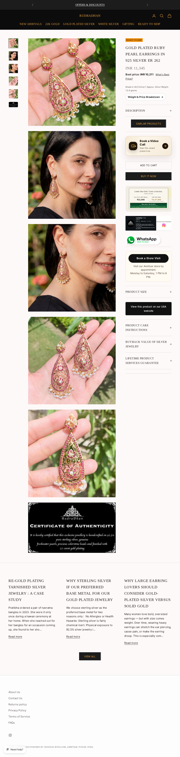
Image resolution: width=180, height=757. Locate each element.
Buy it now (148, 176)
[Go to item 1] (13, 43)
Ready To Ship (149, 23)
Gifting (128, 23)
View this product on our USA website (148, 308)
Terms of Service (19, 716)
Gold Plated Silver (79, 23)
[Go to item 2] (13, 56)
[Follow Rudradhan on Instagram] (149, 223)
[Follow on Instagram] (10, 735)
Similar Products (148, 123)
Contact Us (15, 698)
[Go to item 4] (13, 81)
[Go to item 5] (13, 94)
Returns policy (17, 704)
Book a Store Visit (148, 258)
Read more (15, 636)
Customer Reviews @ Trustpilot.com (90, 5)
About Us (14, 692)
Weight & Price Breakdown (145, 96)
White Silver (108, 23)
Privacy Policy (17, 710)
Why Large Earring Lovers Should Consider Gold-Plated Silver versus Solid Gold (147, 593)
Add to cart (148, 165)
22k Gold (52, 23)
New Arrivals (31, 23)
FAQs (11, 722)
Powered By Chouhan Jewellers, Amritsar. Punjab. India (61, 747)
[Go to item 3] (13, 68)
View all (90, 656)
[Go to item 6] (13, 105)
